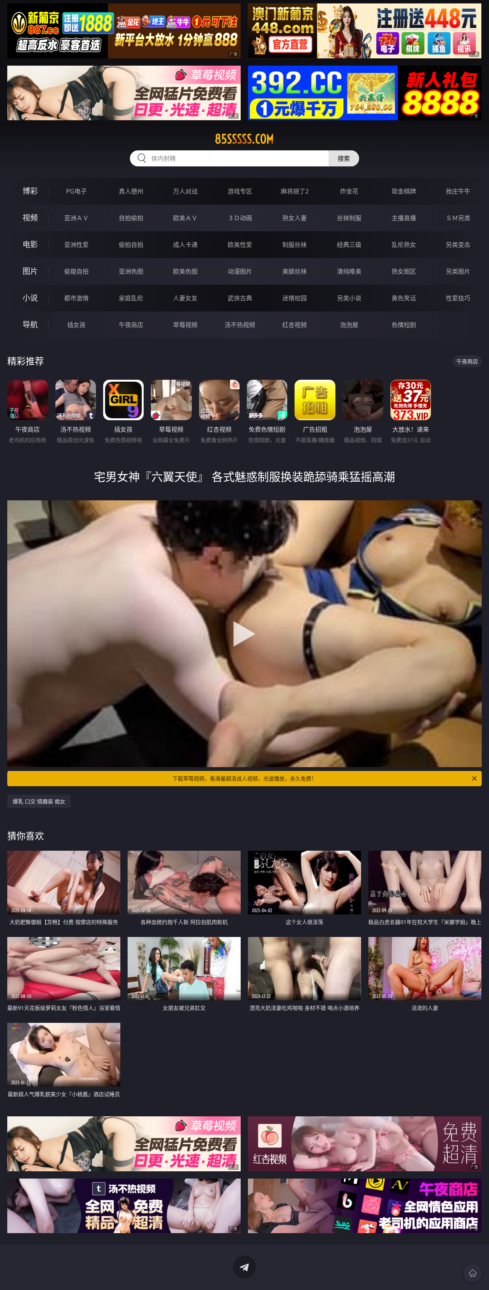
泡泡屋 (349, 325)
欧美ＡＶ (185, 218)
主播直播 (404, 218)
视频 (30, 218)
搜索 (344, 158)
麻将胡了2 (295, 191)
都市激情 (76, 298)
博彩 (30, 191)
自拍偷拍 (131, 218)
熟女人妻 (294, 218)
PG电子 (76, 191)
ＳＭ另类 (458, 218)
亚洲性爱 (76, 244)
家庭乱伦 (131, 298)
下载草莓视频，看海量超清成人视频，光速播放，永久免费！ (244, 778)
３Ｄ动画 (240, 218)
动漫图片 (240, 271)
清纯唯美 (349, 271)
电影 (30, 244)
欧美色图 (185, 271)
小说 (30, 298)
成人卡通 (185, 244)
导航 (30, 324)
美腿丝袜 (294, 271)
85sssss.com (244, 139)
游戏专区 (240, 191)
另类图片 (458, 271)
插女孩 (76, 325)
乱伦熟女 (404, 244)
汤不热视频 (240, 325)
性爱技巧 (458, 298)
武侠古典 (240, 298)
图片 (30, 271)
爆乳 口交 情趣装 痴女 (39, 801)
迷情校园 (294, 298)
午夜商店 (131, 325)
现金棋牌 (404, 191)
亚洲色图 (131, 271)
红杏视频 (294, 325)
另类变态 (458, 244)
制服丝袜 (294, 244)
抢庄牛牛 (458, 191)
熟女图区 (404, 271)
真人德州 (131, 191)
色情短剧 (404, 325)
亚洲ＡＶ (76, 218)
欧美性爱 (240, 244)
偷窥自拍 (76, 271)
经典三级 (349, 244)
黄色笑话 (404, 298)
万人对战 (185, 191)
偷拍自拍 (131, 244)
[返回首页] (472, 1273)
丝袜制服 (349, 218)
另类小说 (349, 298)
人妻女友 (185, 298)
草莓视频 (185, 325)
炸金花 (349, 191)
